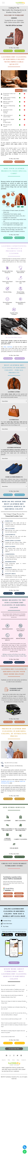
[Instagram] (13, 1055)
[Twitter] (17, 1055)
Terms (13, 1060)
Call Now (8, 896)
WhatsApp (19, 896)
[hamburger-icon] (3, 2)
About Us (4, 1060)
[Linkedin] (21, 1055)
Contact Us (23, 1060)
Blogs (18, 1060)
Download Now (14, 962)
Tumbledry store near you (7, 781)
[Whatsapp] (10, 1055)
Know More (5, 401)
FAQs (9, 1060)
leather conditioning (7, 346)
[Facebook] (6, 1055)
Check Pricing (19, 893)
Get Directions (8, 893)
